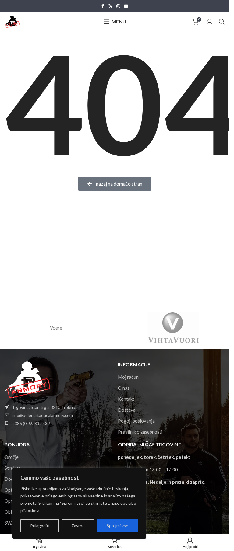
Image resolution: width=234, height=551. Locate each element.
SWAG (11, 522)
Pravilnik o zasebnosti (140, 431)
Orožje (12, 457)
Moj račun (128, 377)
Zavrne (78, 525)
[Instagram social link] (118, 6)
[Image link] (27, 379)
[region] (79, 503)
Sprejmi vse (117, 525)
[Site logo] (12, 21)
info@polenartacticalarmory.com (42, 415)
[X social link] (111, 6)
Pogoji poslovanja (136, 421)
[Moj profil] (210, 22)
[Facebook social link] (103, 6)
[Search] (222, 22)
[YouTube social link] (126, 6)
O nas (123, 388)
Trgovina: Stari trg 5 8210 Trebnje (44, 407)
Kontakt (126, 399)
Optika (11, 490)
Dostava (127, 410)
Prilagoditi (39, 525)
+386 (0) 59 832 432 (31, 423)
